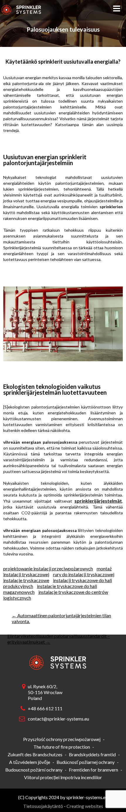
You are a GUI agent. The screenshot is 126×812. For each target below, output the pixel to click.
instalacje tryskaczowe (26, 580)
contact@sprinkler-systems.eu (57, 718)
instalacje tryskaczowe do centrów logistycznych (55, 595)
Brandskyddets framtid (92, 754)
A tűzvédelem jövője (29, 762)
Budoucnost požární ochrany (33, 769)
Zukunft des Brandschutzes (35, 754)
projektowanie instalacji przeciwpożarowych (48, 568)
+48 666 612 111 (45, 708)
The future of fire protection (61, 747)
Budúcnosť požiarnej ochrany (86, 762)
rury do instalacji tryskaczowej (83, 574)
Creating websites (85, 806)
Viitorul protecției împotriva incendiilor (63, 777)
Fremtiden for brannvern (93, 769)
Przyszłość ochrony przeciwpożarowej (62, 739)
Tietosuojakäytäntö (43, 806)
